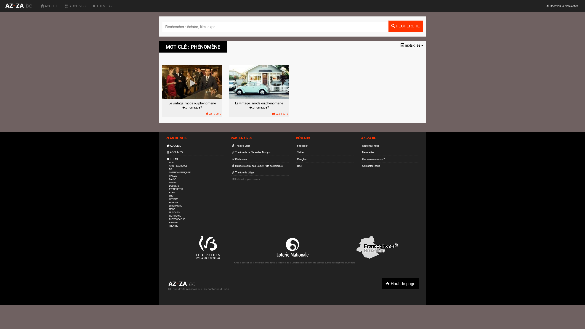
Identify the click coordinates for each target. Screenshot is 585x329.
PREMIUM (173, 222)
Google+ (302, 159)
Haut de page (402, 283)
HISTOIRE (173, 199)
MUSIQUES (174, 212)
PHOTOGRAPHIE (177, 219)
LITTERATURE (175, 205)
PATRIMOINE (175, 215)
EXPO (172, 192)
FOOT (172, 195)
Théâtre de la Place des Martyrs (252, 152)
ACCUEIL (51, 6)
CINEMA (173, 175)
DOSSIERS (174, 185)
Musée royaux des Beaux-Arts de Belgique (258, 165)
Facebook (302, 145)
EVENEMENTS (176, 189)
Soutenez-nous (370, 145)
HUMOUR (173, 202)
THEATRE (173, 225)
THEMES (103, 6)
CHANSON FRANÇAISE (180, 172)
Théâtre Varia (242, 145)
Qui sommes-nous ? (373, 159)
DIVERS (172, 182)
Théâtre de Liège (244, 172)
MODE (172, 209)
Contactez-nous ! (371, 165)
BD (170, 169)
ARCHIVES (77, 6)
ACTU (171, 162)
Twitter (300, 152)
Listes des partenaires (247, 179)
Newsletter (368, 152)
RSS (299, 165)
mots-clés (412, 45)
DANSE (172, 179)
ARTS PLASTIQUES (178, 165)
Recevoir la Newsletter (563, 6)
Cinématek (240, 159)
